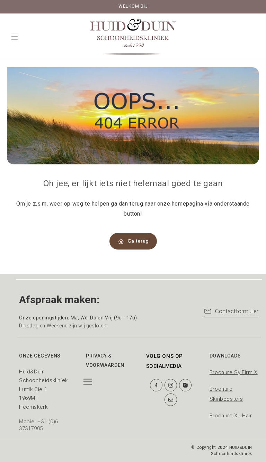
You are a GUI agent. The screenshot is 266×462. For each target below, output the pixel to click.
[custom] (156, 385)
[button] (14, 36)
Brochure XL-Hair (231, 416)
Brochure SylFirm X (234, 372)
